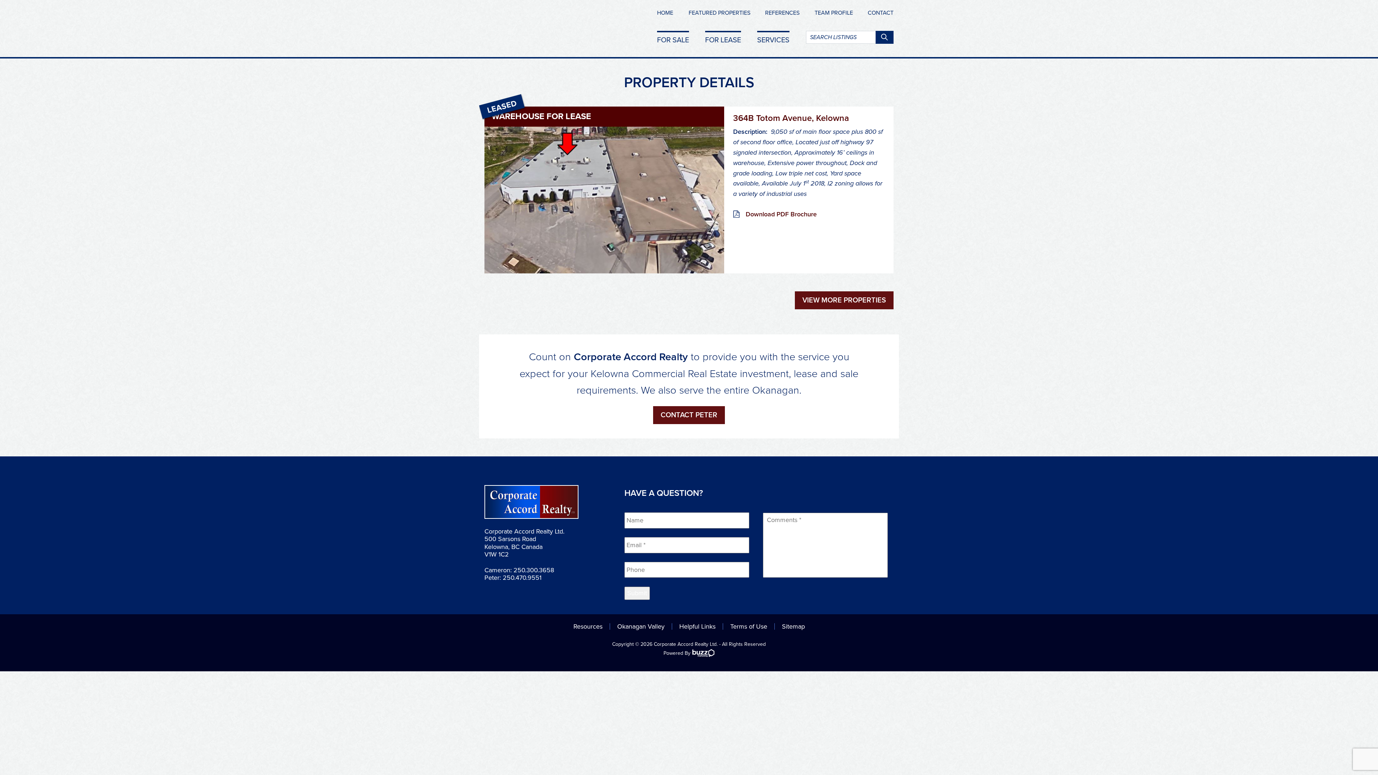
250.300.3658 (534, 570)
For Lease (723, 40)
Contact (881, 13)
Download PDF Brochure (781, 214)
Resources (588, 626)
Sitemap (793, 626)
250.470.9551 (522, 578)
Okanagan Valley (641, 626)
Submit (637, 593)
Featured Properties (719, 13)
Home (665, 13)
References (782, 13)
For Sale (673, 40)
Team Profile (834, 13)
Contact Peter (689, 415)
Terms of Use (748, 626)
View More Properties (844, 300)
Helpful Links (697, 626)
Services (773, 40)
